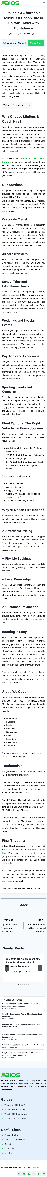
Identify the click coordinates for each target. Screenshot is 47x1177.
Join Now (36, 43)
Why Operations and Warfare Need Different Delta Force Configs (22, 1036)
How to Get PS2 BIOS (14, 1109)
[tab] (18, 984)
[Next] (40, 968)
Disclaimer (9, 1144)
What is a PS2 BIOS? (14, 1105)
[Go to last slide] (7, 968)
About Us (8, 1153)
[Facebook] (19, 1173)
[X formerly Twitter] (44, 1173)
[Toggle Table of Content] (27, 106)
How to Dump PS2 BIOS (15, 1118)
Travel (36, 34)
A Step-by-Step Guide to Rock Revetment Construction (36, 926)
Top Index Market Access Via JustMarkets (9, 926)
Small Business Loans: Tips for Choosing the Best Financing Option (22, 1015)
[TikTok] (39, 1173)
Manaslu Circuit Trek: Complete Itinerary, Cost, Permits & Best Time (21, 1025)
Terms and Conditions (14, 1139)
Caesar (13, 34)
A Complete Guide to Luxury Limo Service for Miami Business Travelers (23, 962)
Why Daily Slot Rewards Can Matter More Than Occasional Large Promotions (21, 1054)
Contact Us (9, 1148)
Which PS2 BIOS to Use (15, 1114)
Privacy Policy (11, 1135)
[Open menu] (43, 3)
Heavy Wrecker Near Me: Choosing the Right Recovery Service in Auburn (20, 1005)
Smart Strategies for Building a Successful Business (23, 1045)
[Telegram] (34, 1173)
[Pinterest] (24, 1173)
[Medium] (29, 1173)
